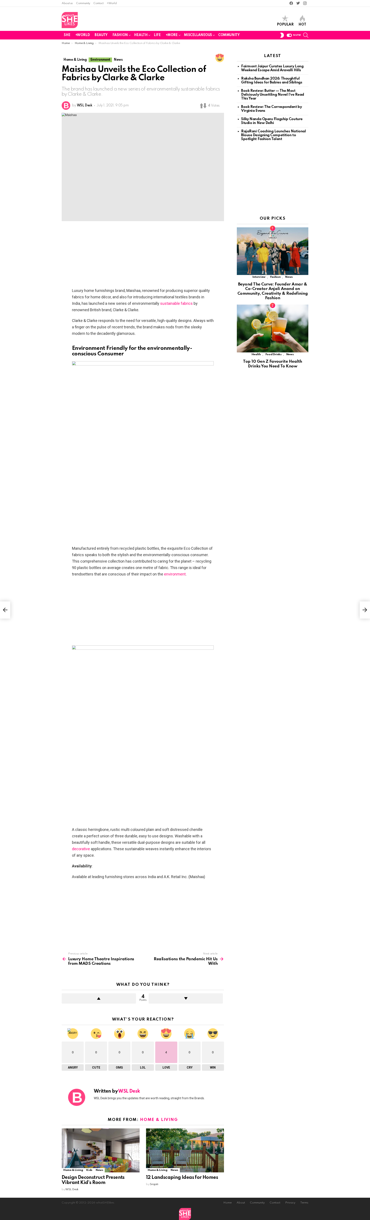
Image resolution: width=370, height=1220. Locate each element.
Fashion (275, 277)
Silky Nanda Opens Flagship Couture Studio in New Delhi (272, 121)
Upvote (99, 998)
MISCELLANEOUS (198, 35)
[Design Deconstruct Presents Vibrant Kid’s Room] (101, 1150)
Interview (259, 277)
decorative (81, 849)
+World (111, 3)
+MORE (172, 35)
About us (67, 3)
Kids (89, 1170)
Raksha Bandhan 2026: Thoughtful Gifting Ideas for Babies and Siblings (271, 80)
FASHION (120, 35)
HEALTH (141, 35)
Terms (304, 1202)
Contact (98, 3)
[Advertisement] (143, 256)
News (99, 1170)
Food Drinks (274, 354)
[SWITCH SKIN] (282, 35)
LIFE (157, 35)
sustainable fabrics (176, 303)
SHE (67, 35)
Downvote (186, 998)
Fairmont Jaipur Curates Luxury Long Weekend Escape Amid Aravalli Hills (272, 68)
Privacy (290, 1202)
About (241, 1202)
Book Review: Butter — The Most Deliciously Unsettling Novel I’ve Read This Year (272, 94)
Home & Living (159, 1120)
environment (175, 574)
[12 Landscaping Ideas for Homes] (185, 1150)
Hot (302, 24)
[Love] (219, 58)
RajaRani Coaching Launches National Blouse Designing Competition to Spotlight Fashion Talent (273, 135)
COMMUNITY (228, 35)
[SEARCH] (305, 35)
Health (256, 354)
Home (227, 1202)
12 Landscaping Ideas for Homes (182, 1177)
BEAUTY (101, 35)
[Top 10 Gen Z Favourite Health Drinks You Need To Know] (272, 328)
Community (83, 3)
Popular (285, 24)
